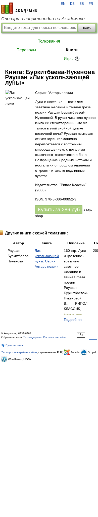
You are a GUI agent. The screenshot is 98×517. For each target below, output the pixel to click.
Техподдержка (32, 337)
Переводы (26, 50)
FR (91, 4)
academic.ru (19, 8)
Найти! (86, 28)
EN (63, 4)
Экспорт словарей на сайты (19, 352)
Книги (72, 50)
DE (72, 4)
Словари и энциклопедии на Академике (43, 18)
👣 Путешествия (12, 345)
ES (81, 4)
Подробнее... (74, 320)
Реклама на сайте (54, 337)
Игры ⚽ (72, 58)
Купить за (59, 209)
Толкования (49, 41)
